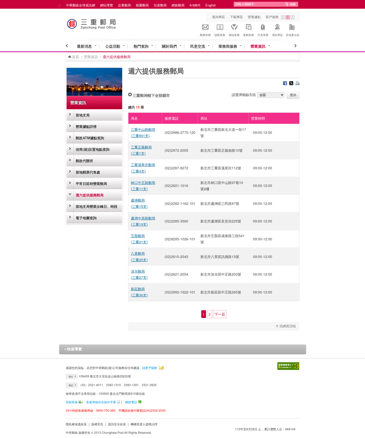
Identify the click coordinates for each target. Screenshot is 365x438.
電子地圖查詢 (86, 217)
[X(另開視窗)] (291, 83)
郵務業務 (205, 35)
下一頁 (220, 314)
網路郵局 (178, 5)
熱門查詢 (141, 46)
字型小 (283, 17)
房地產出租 (292, 35)
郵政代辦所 (84, 160)
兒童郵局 (160, 5)
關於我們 (169, 46)
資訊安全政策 (117, 424)
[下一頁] (294, 45)
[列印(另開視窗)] (297, 83)
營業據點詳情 (86, 126)
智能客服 (72, 402)
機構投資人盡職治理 (144, 424)
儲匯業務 (219, 35)
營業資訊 (258, 46)
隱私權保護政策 (76, 424)
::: (59, 5)
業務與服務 (228, 46)
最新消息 (84, 46)
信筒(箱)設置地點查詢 (93, 149)
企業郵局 (124, 5)
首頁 (75, 56)
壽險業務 (234, 35)
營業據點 (254, 16)
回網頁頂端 (288, 326)
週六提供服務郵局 (90, 194)
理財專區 (277, 35)
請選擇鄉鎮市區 (244, 94)
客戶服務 (272, 16)
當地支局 (83, 114)
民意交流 (197, 46)
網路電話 (131, 402)
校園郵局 (142, 5)
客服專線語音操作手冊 (101, 402)
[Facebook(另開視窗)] (285, 83)
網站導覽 (106, 5)
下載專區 (236, 16)
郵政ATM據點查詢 (90, 137)
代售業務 (262, 35)
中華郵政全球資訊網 (80, 5)
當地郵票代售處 (88, 172)
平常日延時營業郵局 (91, 183)
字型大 (292, 17)
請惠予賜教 (149, 367)
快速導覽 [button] (73, 349)
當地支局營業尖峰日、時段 (96, 206)
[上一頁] (67, 45)
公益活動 (112, 46)
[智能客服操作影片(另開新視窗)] (79, 402)
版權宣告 (97, 424)
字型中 (288, 17)
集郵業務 (248, 35)
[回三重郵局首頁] (100, 23)
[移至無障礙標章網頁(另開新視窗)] (288, 366)
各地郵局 (194, 5)
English (210, 5)
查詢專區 (218, 16)
